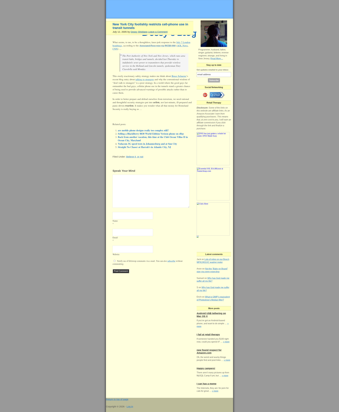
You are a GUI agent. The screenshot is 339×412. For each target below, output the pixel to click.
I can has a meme (206, 383)
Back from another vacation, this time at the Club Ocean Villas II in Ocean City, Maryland (153, 138)
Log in (130, 406)
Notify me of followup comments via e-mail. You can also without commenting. (148, 262)
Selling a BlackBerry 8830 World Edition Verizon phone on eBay (151, 133)
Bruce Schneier (179, 76)
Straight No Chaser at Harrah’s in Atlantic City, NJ (144, 147)
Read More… (216, 58)
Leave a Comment (158, 31)
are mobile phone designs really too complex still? (143, 130)
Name (115, 220)
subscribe (171, 261)
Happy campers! (206, 368)
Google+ (205, 95)
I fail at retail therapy (208, 334)
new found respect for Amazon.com (209, 351)
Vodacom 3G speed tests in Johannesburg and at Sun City (147, 143)
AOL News (182, 45)
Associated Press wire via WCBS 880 (157, 45)
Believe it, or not (134, 156)
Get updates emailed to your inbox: (213, 70)
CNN (115, 48)
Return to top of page (117, 399)
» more (226, 342)
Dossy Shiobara (139, 31)
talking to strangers (144, 79)
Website (116, 254)
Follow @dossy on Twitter (217, 95)
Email (115, 237)
